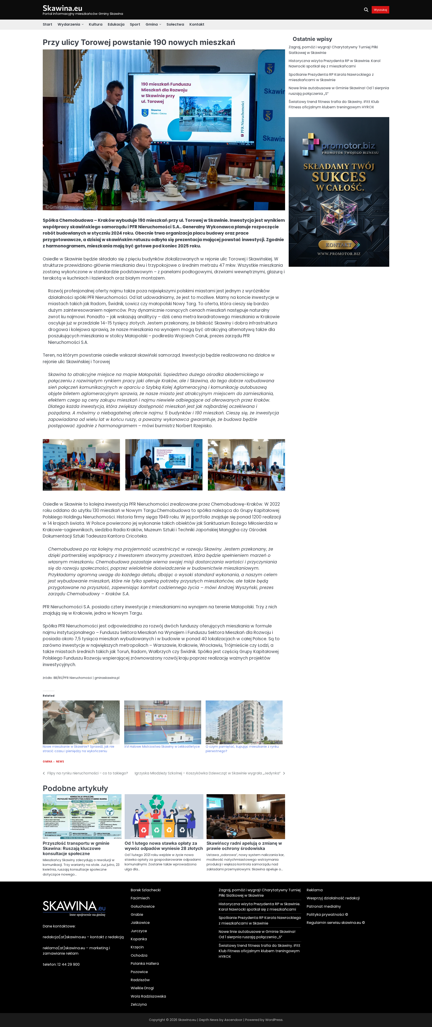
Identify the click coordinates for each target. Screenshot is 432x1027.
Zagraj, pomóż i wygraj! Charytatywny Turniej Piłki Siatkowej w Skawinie (260, 892)
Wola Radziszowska (148, 996)
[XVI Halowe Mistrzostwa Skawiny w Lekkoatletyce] (162, 722)
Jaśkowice (140, 922)
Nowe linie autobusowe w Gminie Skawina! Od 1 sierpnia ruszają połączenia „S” (257, 934)
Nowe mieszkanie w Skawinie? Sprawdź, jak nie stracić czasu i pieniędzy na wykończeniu (78, 748)
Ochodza (139, 955)
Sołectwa (175, 24)
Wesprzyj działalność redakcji (333, 898)
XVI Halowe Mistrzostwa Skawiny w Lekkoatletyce (162, 746)
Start (47, 24)
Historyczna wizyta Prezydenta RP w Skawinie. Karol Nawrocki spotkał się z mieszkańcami (334, 63)
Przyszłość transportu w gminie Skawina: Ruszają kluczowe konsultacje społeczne (76, 848)
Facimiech (140, 898)
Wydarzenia (69, 24)
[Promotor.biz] (339, 265)
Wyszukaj (380, 9)
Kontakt (196, 24)
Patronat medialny (324, 906)
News (60, 761)
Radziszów (140, 980)
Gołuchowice (143, 906)
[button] (81, 465)
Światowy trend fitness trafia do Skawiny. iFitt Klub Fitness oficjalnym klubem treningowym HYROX (334, 104)
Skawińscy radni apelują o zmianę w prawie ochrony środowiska (244, 846)
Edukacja (116, 24)
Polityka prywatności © (327, 914)
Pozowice (139, 971)
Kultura (95, 24)
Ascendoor (233, 1020)
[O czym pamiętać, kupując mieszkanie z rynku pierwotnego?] (244, 722)
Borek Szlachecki (146, 890)
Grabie (137, 914)
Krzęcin (137, 947)
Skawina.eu (62, 7)
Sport (135, 24)
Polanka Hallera (145, 963)
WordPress (274, 1020)
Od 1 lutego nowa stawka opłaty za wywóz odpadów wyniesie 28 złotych (164, 846)
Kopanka (139, 939)
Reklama (315, 890)
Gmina (152, 24)
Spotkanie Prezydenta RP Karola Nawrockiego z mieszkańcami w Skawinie (331, 77)
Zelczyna (139, 1004)
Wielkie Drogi (142, 988)
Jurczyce (139, 931)
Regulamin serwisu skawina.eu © (336, 922)
